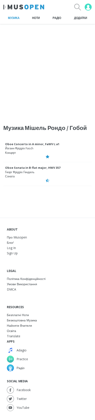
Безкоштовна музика (22, 320)
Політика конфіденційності (26, 279)
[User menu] (88, 7)
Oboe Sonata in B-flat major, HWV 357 (32, 168)
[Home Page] (23, 7)
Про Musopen (17, 237)
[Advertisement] (47, 71)
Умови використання (22, 284)
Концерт (10, 153)
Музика (13, 18)
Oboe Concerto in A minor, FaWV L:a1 (32, 144)
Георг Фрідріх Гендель (19, 172)
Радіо (57, 18)
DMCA (11, 289)
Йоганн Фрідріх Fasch (19, 148)
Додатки (80, 18)
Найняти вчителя (19, 325)
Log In (11, 248)
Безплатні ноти (18, 315)
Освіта (11, 331)
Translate (13, 336)
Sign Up (12, 253)
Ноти (36, 18)
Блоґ (10, 242)
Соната (10, 176)
